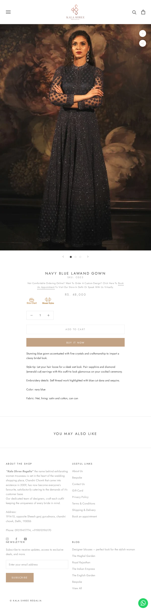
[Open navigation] (8, 12)
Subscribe (20, 577)
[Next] (87, 257)
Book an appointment (84, 516)
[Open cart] (143, 12)
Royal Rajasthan (81, 562)
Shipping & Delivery (84, 510)
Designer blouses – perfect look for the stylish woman (103, 549)
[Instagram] (7, 538)
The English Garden (83, 575)
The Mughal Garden (83, 556)
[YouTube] (25, 538)
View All (77, 588)
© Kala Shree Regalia (26, 600)
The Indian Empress (83, 569)
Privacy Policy (80, 497)
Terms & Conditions (83, 503)
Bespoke (77, 477)
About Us (77, 471)
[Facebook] (16, 538)
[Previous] (63, 257)
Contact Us (78, 484)
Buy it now (75, 342)
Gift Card (77, 490)
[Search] (134, 12)
